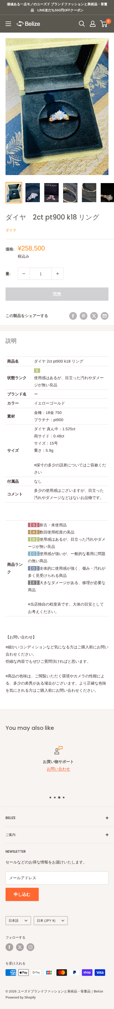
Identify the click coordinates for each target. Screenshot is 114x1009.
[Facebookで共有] (73, 315)
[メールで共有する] (104, 315)
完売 (57, 294)
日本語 (14, 921)
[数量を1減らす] (24, 273)
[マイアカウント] (92, 24)
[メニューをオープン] (8, 24)
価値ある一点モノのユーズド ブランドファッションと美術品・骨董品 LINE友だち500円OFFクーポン (57, 7)
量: (8, 273)
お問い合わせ (57, 769)
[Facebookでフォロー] (9, 947)
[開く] (82, 24)
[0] (103, 23)
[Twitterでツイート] (94, 315)
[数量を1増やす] (57, 273)
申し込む (22, 894)
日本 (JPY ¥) (46, 921)
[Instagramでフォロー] (30, 947)
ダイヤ (11, 230)
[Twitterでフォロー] (20, 947)
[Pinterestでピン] (83, 315)
